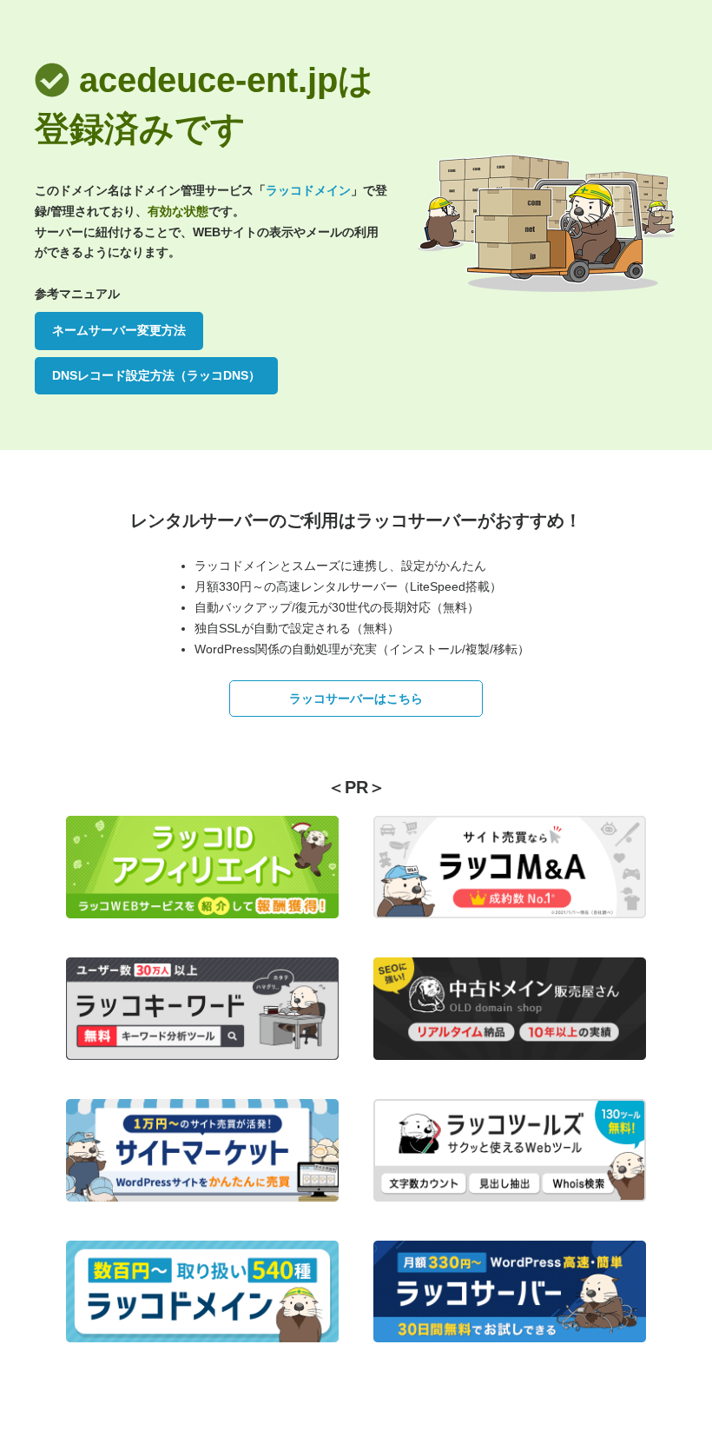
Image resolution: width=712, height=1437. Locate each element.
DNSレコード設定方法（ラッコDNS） (156, 375)
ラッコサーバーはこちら (356, 698)
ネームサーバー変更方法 (119, 330)
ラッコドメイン (308, 190)
